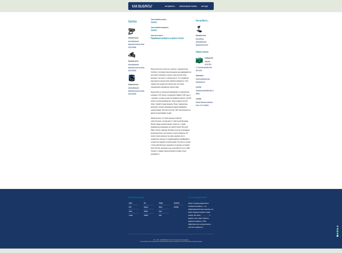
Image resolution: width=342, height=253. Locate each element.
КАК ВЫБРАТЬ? (142, 6)
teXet (160, 215)
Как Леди (204, 6)
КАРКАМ (176, 207)
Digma (130, 203)
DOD (130, 207)
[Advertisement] (171, 55)
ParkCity (146, 215)
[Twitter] (337, 236)
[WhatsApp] (337, 231)
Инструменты (170, 6)
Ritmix (160, 207)
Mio (145, 203)
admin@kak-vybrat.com (166, 240)
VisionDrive (176, 203)
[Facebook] (337, 234)
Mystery (146, 207)
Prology (161, 203)
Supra (160, 211)
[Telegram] (337, 229)
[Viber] (337, 227)
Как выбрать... (199, 206)
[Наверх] (337, 238)
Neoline (146, 211)
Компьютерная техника (188, 6)
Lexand (130, 215)
